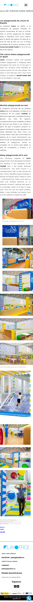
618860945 (5, 565)
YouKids (24, 114)
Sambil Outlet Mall (23, 75)
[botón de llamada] (29, 598)
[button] (26, 5)
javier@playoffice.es (17, 557)
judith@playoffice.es (8, 569)
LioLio (13, 26)
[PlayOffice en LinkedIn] (18, 586)
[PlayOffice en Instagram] (15, 586)
